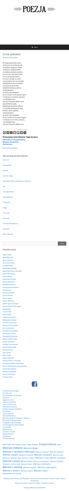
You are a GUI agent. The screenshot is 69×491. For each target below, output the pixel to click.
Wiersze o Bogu (30, 448)
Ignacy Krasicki (8, 260)
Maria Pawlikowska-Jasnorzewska (15, 366)
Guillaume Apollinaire (11, 287)
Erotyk (23, 444)
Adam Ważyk (7, 276)
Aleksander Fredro (9, 333)
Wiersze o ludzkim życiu (12, 458)
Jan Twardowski (8, 328)
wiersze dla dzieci (21, 483)
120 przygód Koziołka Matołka (13, 425)
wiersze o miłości (35, 483)
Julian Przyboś (8, 295)
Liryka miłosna (32, 444)
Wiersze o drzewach (42, 452)
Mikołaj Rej (7, 309)
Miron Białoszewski (9, 347)
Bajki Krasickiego (13, 444)
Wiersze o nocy (42, 458)
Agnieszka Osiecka (9, 279)
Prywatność (41, 488)
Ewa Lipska (7, 353)
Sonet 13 (6, 160)
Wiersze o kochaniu (26, 455)
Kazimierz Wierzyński (10, 325)
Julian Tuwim (7, 298)
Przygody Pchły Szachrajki (12, 423)
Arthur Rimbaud (8, 342)
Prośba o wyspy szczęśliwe (12, 409)
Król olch (6, 398)
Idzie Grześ (6, 436)
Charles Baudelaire (9, 369)
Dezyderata (7, 411)
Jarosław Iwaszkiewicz (10, 331)
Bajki (4, 444)
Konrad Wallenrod (9, 416)
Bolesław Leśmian (9, 285)
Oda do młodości (9, 438)
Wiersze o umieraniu (42, 464)
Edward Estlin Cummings (12, 361)
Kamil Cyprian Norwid (10, 304)
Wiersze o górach (56, 452)
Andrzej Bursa (8, 350)
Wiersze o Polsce (26, 461)
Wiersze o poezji (11, 460)
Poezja (26, 488)
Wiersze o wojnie (30, 467)
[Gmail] (14, 132)
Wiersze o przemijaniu (41, 461)
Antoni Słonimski (9, 282)
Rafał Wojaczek (8, 257)
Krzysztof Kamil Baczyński (12, 306)
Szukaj (62, 244)
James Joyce (7, 290)
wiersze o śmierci (48, 483)
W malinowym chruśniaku (12, 395)
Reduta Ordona (8, 434)
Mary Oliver (7, 355)
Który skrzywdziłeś (9, 402)
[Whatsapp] (11, 132)
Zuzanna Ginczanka (10, 323)
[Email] (21, 132)
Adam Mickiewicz (9, 274)
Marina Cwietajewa (9, 372)
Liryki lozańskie (8, 413)
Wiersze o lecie (58, 455)
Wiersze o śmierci (11, 470)
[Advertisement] (34, 31)
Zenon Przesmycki (9, 374)
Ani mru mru (7, 144)
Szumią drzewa (8, 192)
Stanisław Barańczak (10, 336)
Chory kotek (7, 427)
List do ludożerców (9, 404)
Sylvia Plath (7, 314)
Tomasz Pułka (8, 377)
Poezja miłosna (47, 444)
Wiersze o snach (26, 464)
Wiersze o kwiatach (43, 454)
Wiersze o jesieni (10, 454)
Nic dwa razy (7, 393)
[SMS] (18, 132)
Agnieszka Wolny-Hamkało (12, 271)
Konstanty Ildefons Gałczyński (13, 363)
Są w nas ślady (8, 176)
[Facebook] (4, 132)
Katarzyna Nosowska (10, 58)
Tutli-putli (6, 202)
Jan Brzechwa (24, 478)
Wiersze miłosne (13, 448)
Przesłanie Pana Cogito (11, 391)
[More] (24, 132)
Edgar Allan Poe (8, 358)
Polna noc (6, 218)
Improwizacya (8, 197)
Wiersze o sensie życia (11, 464)
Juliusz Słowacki (8, 301)
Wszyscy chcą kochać (11, 142)
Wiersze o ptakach (56, 461)
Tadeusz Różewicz (9, 317)
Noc (4, 186)
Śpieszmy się (7, 429)
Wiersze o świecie (27, 471)
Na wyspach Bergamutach (12, 420)
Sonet (59, 444)
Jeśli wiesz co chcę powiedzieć (14, 140)
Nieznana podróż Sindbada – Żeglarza (16, 418)
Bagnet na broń (8, 400)
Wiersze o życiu (41, 470)
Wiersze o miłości (28, 458)
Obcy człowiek (8, 234)
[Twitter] (7, 132)
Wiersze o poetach (57, 458)
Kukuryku (6, 229)
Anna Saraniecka (9, 263)
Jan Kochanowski (9, 293)
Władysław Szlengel (10, 268)
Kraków (5, 170)
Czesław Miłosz (8, 266)
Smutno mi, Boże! (9, 432)
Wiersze (33, 488)
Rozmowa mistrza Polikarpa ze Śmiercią (17, 181)
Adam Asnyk (7, 255)
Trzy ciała (6, 213)
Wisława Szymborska (10, 344)
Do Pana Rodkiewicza (10, 223)
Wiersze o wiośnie (12, 467)
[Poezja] (34, 9)
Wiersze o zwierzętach (47, 467)
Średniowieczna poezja (12, 473)
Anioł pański (7, 165)
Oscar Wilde (7, 312)
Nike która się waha (10, 407)
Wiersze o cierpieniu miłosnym (19, 451)
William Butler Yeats (10, 339)
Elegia (5, 208)
